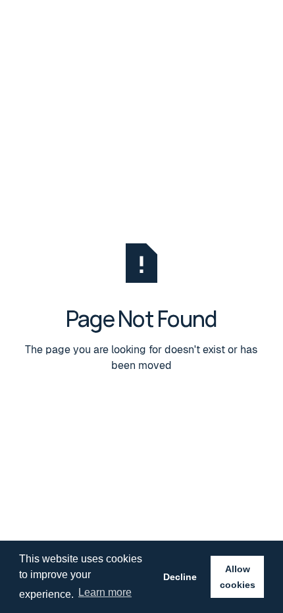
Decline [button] (180, 577)
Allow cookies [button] (237, 577)
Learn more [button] (105, 592)
